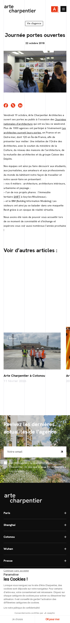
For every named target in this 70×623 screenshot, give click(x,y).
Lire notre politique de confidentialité (22, 608)
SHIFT (17, 196)
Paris (7, 513)
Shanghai (9, 525)
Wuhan (8, 549)
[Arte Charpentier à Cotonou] (32, 351)
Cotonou (9, 537)
